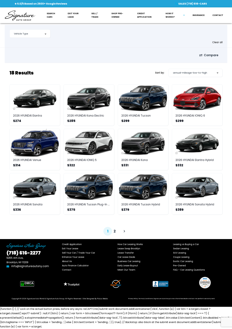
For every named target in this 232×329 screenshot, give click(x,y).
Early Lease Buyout (128, 265)
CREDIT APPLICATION (144, 15)
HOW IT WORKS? (170, 15)
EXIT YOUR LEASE (73, 15)
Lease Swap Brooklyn (129, 248)
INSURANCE (199, 15)
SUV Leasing (179, 252)
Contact (66, 269)
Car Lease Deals (126, 257)
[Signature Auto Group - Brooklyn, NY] (20, 15)
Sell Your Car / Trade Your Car (78, 252)
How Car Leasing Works (130, 244)
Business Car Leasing (129, 261)
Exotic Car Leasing (183, 261)
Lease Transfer (126, 252)
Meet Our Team (126, 269)
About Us (67, 261)
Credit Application (72, 244)
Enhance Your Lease (73, 257)
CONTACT (217, 15)
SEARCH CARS (51, 15)
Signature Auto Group (55, 299)
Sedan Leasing (181, 248)
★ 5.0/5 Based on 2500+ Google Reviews (41, 4)
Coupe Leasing (181, 257)
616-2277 (23, 252)
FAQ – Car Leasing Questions (189, 269)
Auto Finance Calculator (75, 265)
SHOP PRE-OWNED (117, 15)
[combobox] (30, 33)
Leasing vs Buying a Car (186, 244)
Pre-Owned (179, 265)
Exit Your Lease (70, 248)
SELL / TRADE (94, 15)
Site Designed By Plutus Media (95, 299)
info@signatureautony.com (30, 266)
